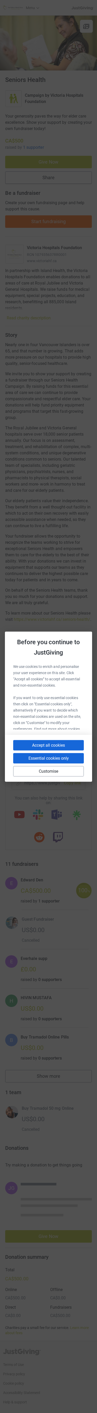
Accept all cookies (48, 745)
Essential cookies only (48, 758)
